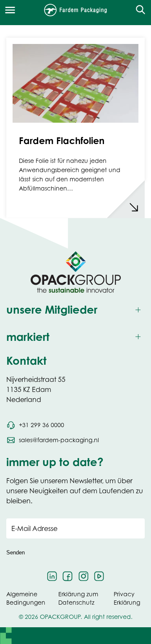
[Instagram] (83, 576)
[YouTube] (99, 576)
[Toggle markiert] (75, 337)
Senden (15, 552)
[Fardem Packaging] (75, 10)
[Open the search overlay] (138, 10)
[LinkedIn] (52, 576)
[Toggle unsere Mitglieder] (75, 309)
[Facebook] (67, 576)
